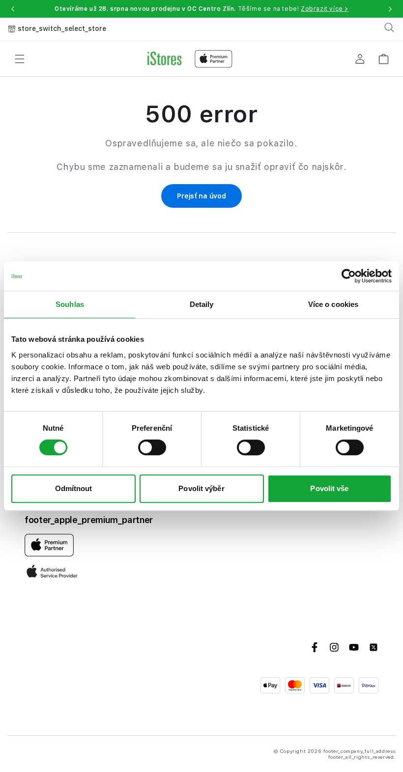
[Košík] (383, 55)
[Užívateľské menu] (360, 59)
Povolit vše (329, 488)
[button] (13, 9)
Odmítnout (73, 488)
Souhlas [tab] (70, 304)
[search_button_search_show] (389, 27)
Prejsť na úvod (201, 196)
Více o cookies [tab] (333, 304)
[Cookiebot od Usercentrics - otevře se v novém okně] (349, 276)
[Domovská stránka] (189, 59)
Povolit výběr (201, 488)
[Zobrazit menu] (19, 59)
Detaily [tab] (202, 304)
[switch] (152, 447)
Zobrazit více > (324, 8)
